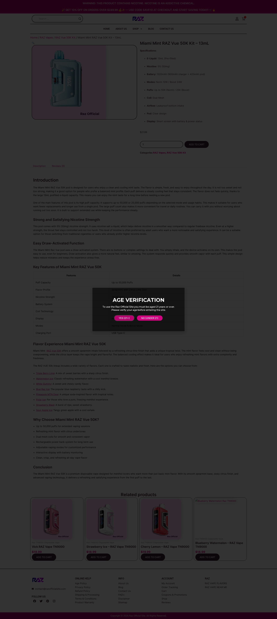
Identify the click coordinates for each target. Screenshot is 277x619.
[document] (138, 309)
